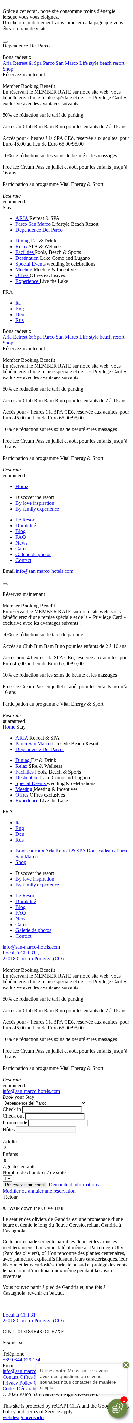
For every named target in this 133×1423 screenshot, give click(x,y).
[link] (3, 1348)
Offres (22, 275)
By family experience (37, 509)
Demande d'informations (74, 1184)
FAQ (20, 537)
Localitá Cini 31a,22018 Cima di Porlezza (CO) (33, 955)
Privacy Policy (17, 1382)
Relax (22, 246)
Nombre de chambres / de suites (35, 1172)
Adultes (10, 1141)
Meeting (24, 269)
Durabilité (25, 525)
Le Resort (25, 519)
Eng (19, 308)
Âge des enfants (19, 1166)
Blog (20, 531)
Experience (27, 281)
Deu (19, 314)
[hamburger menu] (5, 42)
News (21, 543)
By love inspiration (34, 503)
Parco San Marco (33, 224)
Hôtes (9, 1129)
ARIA (22, 218)
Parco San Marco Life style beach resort (83, 63)
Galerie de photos (33, 554)
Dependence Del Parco (39, 230)
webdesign (23, 1417)
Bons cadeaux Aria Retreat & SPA (50, 850)
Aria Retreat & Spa (22, 63)
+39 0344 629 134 (21, 1359)
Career (22, 548)
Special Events (31, 264)
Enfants (10, 1154)
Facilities (25, 252)
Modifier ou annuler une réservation (39, 1191)
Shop (8, 69)
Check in (12, 1109)
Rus (19, 320)
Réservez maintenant (24, 74)
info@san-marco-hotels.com (44, 571)
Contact (23, 560)
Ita (18, 303)
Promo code (15, 1122)
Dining (23, 240)
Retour (10, 1196)
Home (21, 486)
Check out (13, 1116)
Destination (27, 258)
